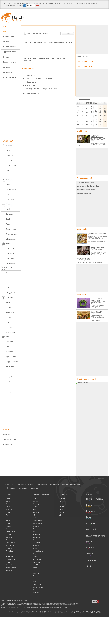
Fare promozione (9, 62)
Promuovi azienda (10, 72)
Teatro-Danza (10, 537)
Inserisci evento (9, 36)
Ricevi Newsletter (9, 77)
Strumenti (9, 397)
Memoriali (9, 565)
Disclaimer (85, 611)
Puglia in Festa (95, 506)
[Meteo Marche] (82, 383)
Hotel (8, 209)
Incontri (8, 526)
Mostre (8, 520)
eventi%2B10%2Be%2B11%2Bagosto (39, 78)
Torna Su (100, 479)
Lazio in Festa (95, 518)
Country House (11, 165)
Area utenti (7, 42)
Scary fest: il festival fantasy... (87, 189)
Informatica (10, 367)
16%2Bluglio (30, 85)
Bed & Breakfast (11, 234)
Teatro (8, 501)
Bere (60, 501)
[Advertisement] (92, 38)
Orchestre (9, 342)
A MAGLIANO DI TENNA (83, 258)
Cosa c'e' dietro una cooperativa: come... (96, 312)
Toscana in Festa (95, 555)
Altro (60, 515)
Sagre (8, 498)
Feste (8, 507)
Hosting (76, 613)
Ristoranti (9, 155)
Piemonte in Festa (95, 512)
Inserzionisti (7, 444)
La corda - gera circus (84, 193)
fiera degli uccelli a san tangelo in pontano (41, 89)
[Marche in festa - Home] (15, 17)
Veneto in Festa (95, 542)
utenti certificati (11, 607)
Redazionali (7, 57)
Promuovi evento (9, 67)
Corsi (7, 540)
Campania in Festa (95, 561)
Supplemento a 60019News (40, 611)
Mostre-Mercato (11, 567)
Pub (7, 175)
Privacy (98, 611)
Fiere (7, 515)
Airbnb (8, 150)
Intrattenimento (10, 531)
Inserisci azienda (9, 47)
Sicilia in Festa (95, 567)
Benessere (10, 283)
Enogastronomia (11, 559)
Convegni (9, 548)
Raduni (8, 562)
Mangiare (62, 498)
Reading (8, 554)
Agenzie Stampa (11, 357)
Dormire (61, 504)
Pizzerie (9, 170)
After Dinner (10, 200)
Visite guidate (10, 332)
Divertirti (62, 507)
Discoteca (9, 534)
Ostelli (8, 219)
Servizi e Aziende (12, 387)
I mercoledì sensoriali (84, 197)
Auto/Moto (9, 352)
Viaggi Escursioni (12, 362)
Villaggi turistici (11, 239)
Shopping (9, 347)
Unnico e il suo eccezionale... (87, 182)
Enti (7, 322)
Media (8, 302)
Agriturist (9, 160)
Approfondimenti (9, 52)
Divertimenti (10, 258)
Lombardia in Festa (95, 530)
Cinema (8, 504)
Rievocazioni (10, 570)
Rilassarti (62, 509)
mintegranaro (30, 75)
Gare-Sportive (10, 543)
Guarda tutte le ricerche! (30, 94)
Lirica (7, 518)
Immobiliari (10, 372)
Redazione (7, 434)
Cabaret (8, 512)
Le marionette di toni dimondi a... (88, 186)
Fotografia (9, 377)
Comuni (8, 307)
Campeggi (9, 214)
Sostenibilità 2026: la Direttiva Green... (96, 299)
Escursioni (9, 556)
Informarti (62, 512)
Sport (8, 382)
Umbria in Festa (95, 549)
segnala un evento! (60, 605)
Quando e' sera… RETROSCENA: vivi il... (97, 136)
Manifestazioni (10, 545)
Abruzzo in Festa (95, 524)
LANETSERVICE (96, 613)
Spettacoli (9, 327)
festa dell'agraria (31, 82)
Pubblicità (92, 611)
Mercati (8, 529)
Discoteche (10, 253)
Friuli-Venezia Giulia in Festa (95, 536)
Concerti (8, 523)
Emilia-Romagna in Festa (95, 500)
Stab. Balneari (11, 288)
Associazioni (10, 312)
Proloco (8, 317)
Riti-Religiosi (10, 551)
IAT (34, 515)
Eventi (5, 31)
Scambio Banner (9, 439)
